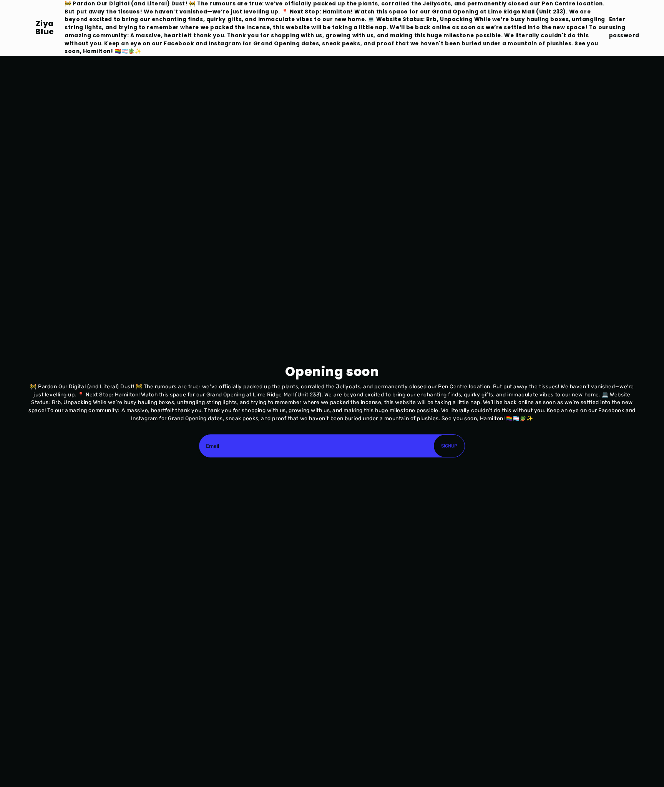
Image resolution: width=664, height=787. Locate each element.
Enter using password (624, 27)
